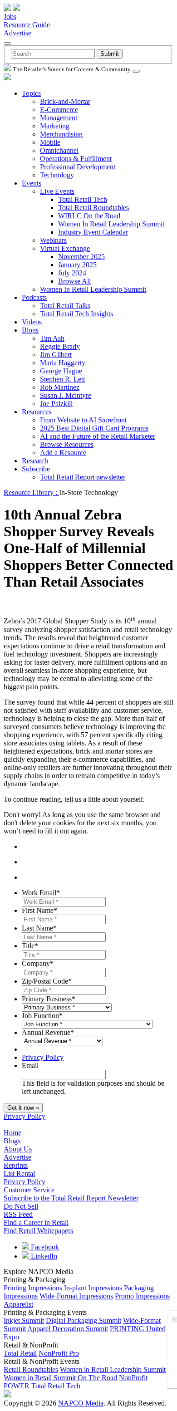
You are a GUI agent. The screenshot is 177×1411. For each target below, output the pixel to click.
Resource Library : (31, 492)
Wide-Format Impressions (76, 1296)
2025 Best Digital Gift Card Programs (94, 428)
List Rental (19, 1173)
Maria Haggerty (62, 363)
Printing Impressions (33, 1288)
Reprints (16, 1165)
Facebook (44, 1247)
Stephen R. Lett (62, 379)
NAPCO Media (80, 1403)
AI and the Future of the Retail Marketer (97, 436)
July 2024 (72, 273)
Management (58, 118)
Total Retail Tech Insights (76, 314)
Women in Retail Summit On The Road (60, 1378)
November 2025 (81, 256)
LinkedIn (43, 1256)
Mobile (50, 142)
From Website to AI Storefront (83, 420)
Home (12, 1133)
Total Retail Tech (82, 199)
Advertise (17, 33)
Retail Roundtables (31, 1369)
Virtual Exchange (65, 248)
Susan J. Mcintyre (65, 395)
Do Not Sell (21, 1206)
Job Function (42, 1015)
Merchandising (61, 134)
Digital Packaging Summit (83, 1320)
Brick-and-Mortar (65, 101)
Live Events (57, 191)
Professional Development (77, 167)
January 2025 (77, 265)
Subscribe (36, 469)
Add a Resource (63, 452)
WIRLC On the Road (89, 216)
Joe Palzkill (56, 403)
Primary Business (48, 999)
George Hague (61, 371)
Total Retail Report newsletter (82, 477)
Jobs (10, 16)
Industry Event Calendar (93, 232)
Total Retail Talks (65, 305)
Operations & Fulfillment (76, 158)
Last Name (39, 928)
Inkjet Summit (24, 1320)
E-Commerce (59, 109)
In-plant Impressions (93, 1288)
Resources (36, 412)
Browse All (74, 281)
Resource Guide (27, 25)
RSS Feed (18, 1214)
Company (38, 963)
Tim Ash (52, 338)
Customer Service (29, 1190)
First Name (39, 910)
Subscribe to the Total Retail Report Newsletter (71, 1198)
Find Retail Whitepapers (38, 1231)
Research (35, 461)
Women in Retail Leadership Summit (113, 1369)
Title (30, 946)
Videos (32, 322)
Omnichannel (59, 150)
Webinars (53, 240)
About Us (18, 1149)
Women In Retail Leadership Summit (111, 224)
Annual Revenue (48, 1032)
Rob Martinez (59, 387)
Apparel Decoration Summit (67, 1329)
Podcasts (34, 297)
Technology (57, 175)
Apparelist (18, 1304)
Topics (31, 93)
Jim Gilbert (56, 354)
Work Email (41, 893)
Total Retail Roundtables (93, 207)
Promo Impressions (142, 1296)
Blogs (30, 330)
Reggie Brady (60, 346)
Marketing (54, 126)
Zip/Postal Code (47, 981)
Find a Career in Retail (36, 1222)
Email (30, 1065)
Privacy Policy (43, 1057)
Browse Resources (66, 444)
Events (31, 183)
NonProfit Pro (59, 1353)
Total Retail (20, 1353)
